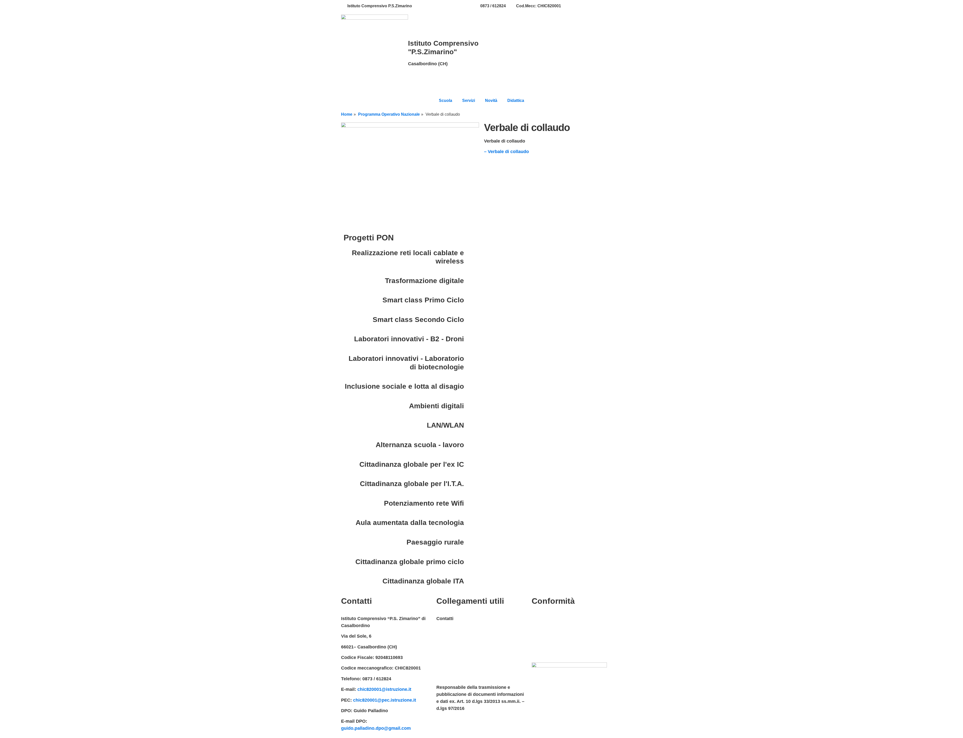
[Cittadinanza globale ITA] (470, 581)
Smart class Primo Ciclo (423, 300)
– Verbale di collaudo (506, 151)
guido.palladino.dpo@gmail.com (376, 728)
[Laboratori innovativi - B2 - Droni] (470, 339)
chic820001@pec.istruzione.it (384, 700)
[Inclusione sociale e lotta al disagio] (470, 386)
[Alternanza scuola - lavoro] (470, 445)
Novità (491, 100)
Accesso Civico (453, 639)
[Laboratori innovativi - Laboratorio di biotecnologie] (470, 358)
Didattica (515, 100)
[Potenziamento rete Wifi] (470, 503)
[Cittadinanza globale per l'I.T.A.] (470, 484)
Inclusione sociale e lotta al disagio (404, 386)
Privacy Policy (547, 618)
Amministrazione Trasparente (468, 650)
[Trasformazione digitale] (470, 281)
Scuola (445, 100)
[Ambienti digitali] (470, 406)
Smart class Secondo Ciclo (418, 319)
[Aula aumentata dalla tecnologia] (470, 522)
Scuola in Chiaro (454, 671)
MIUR (442, 629)
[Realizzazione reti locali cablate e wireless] (470, 253)
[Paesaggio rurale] (470, 542)
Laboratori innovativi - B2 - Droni (409, 339)
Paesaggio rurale (435, 542)
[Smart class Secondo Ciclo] (470, 319)
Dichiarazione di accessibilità (563, 629)
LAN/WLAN (445, 425)
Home (346, 114)
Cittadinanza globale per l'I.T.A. (412, 484)
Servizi (468, 100)
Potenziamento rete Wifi (424, 503)
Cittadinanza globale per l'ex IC (411, 464)
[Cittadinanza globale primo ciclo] (470, 562)
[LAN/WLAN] (470, 425)
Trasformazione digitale (424, 281)
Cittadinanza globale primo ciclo (409, 562)
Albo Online (449, 660)
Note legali (543, 639)
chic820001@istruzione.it (446, 6)
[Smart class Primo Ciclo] (470, 300)
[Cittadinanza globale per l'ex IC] (470, 464)
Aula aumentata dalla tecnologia (410, 522)
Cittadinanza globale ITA (423, 581)
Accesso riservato (551, 650)
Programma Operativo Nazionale (389, 114)
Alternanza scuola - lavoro (420, 445)
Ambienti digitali (436, 406)
